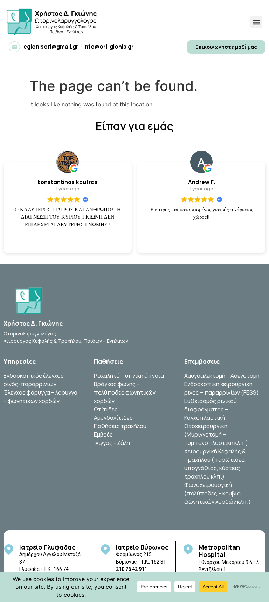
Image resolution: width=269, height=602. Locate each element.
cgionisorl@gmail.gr (50, 46)
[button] (256, 22)
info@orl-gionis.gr (108, 46)
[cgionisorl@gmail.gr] (14, 46)
